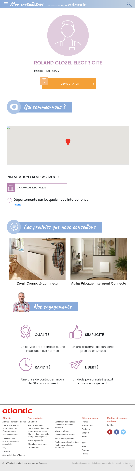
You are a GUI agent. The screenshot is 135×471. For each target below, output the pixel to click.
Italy (83, 443)
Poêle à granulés (35, 440)
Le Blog (110, 425)
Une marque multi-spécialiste (10, 442)
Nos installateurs (9, 435)
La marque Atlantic (10, 425)
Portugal (85, 450)
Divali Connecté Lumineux (37, 283)
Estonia (85, 436)
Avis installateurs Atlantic (13, 455)
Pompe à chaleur (35, 425)
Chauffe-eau (33, 448)
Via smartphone (62, 431)
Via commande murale (65, 435)
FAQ (4, 448)
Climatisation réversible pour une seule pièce (38, 429)
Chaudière (32, 422)
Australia (86, 429)
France (85, 422)
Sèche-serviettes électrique (67, 442)
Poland (85, 446)
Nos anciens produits (64, 438)
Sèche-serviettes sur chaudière (64, 446)
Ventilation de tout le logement (64, 426)
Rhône (17, 204)
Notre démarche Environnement (9, 429)
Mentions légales (123, 463)
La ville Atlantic (9, 438)
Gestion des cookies (81, 463)
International (87, 425)
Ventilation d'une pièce (65, 422)
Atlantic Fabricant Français (14, 422)
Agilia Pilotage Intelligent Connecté (98, 283)
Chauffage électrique (37, 444)
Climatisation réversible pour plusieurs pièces (38, 435)
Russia (85, 454)
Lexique (6, 451)
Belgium (85, 433)
